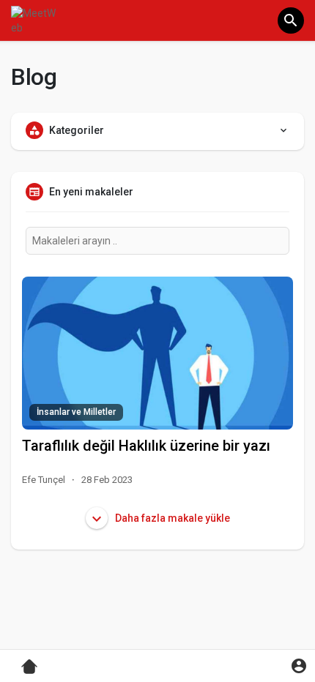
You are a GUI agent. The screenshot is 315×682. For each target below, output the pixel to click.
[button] (291, 20)
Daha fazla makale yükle (171, 518)
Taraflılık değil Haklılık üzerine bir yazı (146, 445)
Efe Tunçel (43, 479)
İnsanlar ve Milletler (76, 412)
